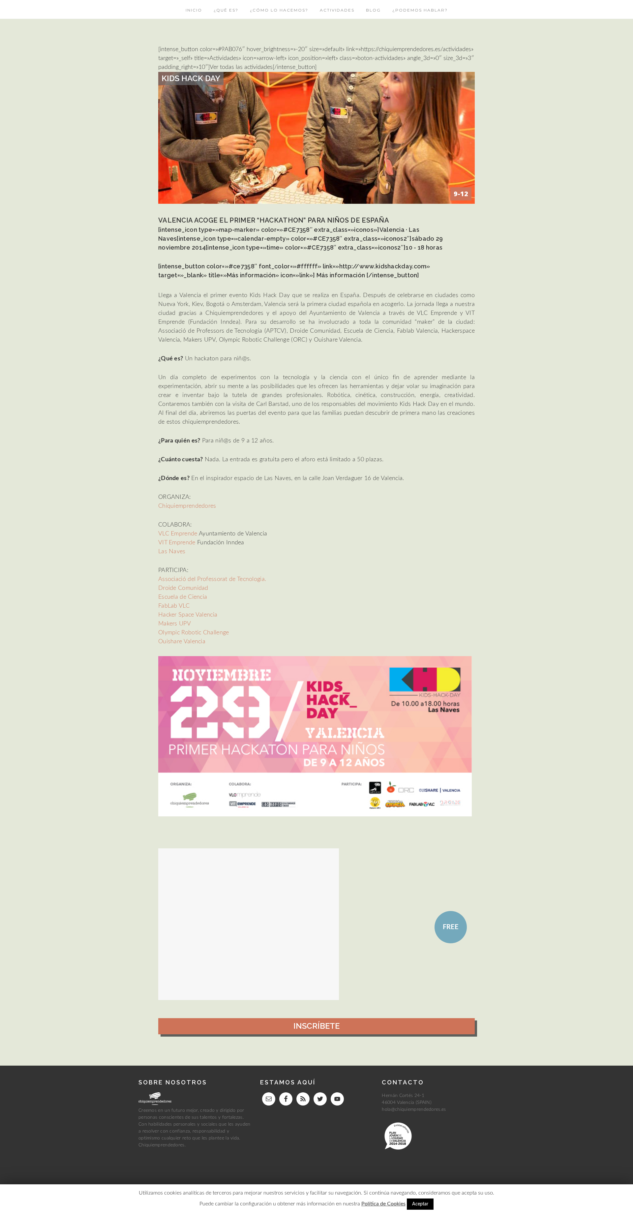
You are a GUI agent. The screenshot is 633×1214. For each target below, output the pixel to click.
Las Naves (172, 552)
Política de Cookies (383, 1203)
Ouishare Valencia (181, 642)
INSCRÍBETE (316, 1026)
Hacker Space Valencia (187, 615)
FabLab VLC (174, 606)
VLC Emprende (178, 534)
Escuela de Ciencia (182, 597)
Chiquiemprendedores (187, 506)
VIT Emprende (177, 543)
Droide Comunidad (183, 588)
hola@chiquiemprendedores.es (414, 1109)
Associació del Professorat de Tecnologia (211, 579)
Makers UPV (174, 624)
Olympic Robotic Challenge (193, 633)
